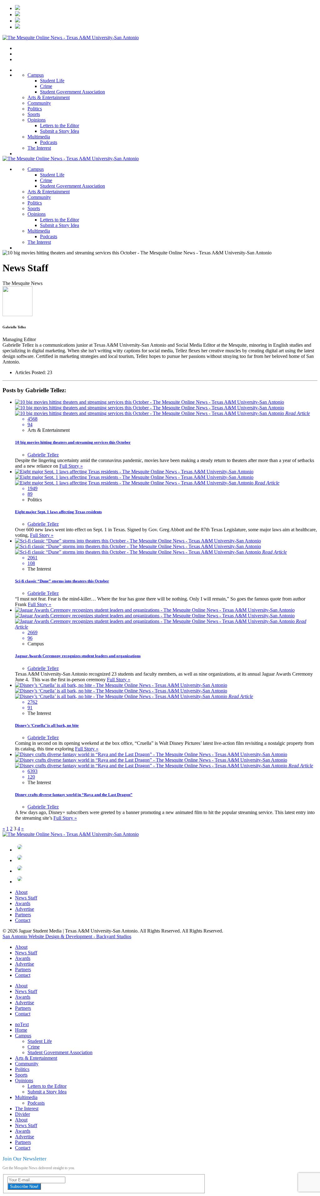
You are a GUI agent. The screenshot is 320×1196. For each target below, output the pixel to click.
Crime (46, 86)
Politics (35, 108)
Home (21, 1030)
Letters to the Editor (59, 125)
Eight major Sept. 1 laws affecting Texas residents (58, 511)
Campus (36, 75)
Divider (22, 1114)
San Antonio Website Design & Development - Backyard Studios (66, 936)
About (21, 892)
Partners (23, 914)
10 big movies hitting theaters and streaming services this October (73, 442)
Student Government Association (72, 91)
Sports (34, 114)
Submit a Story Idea (59, 131)
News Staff (26, 897)
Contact (22, 920)
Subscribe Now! (24, 1186)
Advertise (24, 909)
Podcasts (48, 142)
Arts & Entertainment (49, 97)
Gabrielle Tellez (43, 454)
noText (22, 1024)
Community (39, 103)
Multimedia (39, 136)
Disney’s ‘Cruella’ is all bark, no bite (47, 725)
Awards (22, 903)
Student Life (52, 80)
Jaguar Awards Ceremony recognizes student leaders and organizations (78, 655)
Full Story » (71, 466)
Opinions (37, 120)
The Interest (39, 148)
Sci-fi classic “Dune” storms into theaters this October (62, 581)
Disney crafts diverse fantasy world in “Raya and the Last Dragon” (73, 794)
